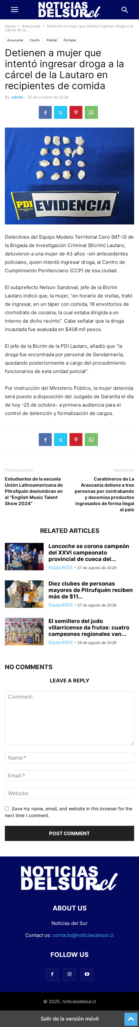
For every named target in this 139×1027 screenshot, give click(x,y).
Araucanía (31, 26)
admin (17, 97)
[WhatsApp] (91, 112)
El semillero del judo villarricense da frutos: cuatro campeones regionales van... (88, 627)
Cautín (35, 40)
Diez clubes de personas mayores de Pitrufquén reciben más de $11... (90, 590)
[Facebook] (45, 112)
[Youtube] (86, 974)
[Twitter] (60, 112)
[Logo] (69, 889)
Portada (70, 40)
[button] (14, 9)
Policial (52, 40)
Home (10, 26)
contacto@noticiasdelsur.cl (83, 935)
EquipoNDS (60, 567)
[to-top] (130, 1016)
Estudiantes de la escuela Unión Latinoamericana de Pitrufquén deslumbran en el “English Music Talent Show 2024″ (34, 491)
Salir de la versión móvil (70, 1018)
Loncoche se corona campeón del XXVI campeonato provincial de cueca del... (88, 552)
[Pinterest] (76, 112)
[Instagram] (69, 974)
